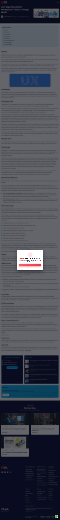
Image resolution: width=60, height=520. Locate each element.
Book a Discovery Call (30, 265)
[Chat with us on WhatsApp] (56, 516)
